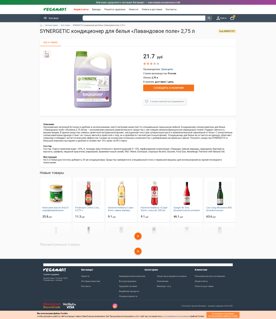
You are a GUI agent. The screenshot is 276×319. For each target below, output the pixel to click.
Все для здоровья (127, 281)
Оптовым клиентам (90, 281)
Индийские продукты (129, 291)
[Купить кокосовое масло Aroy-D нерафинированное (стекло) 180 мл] (55, 193)
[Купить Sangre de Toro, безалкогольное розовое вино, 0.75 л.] (187, 193)
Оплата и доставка (152, 9)
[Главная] (41, 25)
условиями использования (177, 316)
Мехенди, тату (164, 286)
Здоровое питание (128, 286)
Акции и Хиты (201, 281)
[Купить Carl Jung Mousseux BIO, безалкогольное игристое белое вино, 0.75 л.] (219, 193)
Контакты (171, 9)
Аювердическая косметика (132, 276)
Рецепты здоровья (114, 9)
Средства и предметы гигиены (172, 276)
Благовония (162, 281)
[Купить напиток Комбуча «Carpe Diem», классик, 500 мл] (154, 193)
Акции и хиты (81, 9)
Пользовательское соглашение (210, 276)
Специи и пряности (128, 296)
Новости (133, 9)
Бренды (96, 9)
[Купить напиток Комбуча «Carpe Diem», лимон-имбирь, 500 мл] (121, 193)
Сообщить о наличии (169, 87)
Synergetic (167, 69)
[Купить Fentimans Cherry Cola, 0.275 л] (88, 193)
